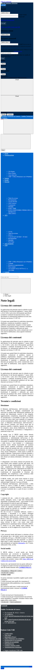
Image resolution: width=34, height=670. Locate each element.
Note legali (8, 635)
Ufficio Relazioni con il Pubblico (14, 638)
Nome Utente (23, 15)
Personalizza (5, 571)
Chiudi (3, 63)
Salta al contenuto (6, 1)
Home (6, 294)
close (3, 150)
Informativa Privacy (10, 637)
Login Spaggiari (18, 51)
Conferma (10, 114)
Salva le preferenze (15, 602)
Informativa (21, 543)
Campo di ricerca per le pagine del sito (12, 275)
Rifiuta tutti (16, 571)
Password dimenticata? (7, 20)
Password (21, 17)
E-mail (21, 44)
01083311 (10, 614)
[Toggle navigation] (16, 141)
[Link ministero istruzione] (9, 3)
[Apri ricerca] (18, 126)
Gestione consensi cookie (12, 645)
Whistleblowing (9, 644)
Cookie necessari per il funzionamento (12, 595)
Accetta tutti (8, 573)
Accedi (3, 5)
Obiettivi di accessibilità (12, 642)
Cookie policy (9, 633)
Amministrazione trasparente (13, 647)
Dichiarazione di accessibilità (13, 640)
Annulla (4, 114)
